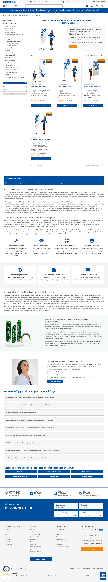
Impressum (73, 568)
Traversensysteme (54, 12)
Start (4, 15)
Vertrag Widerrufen (41, 559)
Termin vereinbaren (54, 381)
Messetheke (59, 534)
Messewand (59, 537)
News (6, 534)
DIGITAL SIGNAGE (10, 70)
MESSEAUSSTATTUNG (11, 65)
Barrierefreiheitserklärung (12, 541)
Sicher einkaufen (34, 544)
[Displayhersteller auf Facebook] (11, 569)
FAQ (61, 183)
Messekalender (34, 554)
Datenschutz (86, 568)
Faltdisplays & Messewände (54, 472)
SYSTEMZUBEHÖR (11, 55)
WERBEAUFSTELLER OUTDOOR (14, 35)
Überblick (7, 183)
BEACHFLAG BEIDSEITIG (14, 41)
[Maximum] (26, 91)
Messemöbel (54, 476)
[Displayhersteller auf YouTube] (16, 569)
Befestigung (16, 183)
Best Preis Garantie (35, 551)
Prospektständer (87, 476)
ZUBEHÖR (10, 48)
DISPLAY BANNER (11, 26)
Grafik (31, 532)
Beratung (54, 183)
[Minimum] (3, 91)
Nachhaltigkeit (46, 183)
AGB (79, 568)
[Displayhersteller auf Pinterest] (26, 569)
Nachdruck (37, 183)
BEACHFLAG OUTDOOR (13, 43)
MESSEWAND (9, 30)
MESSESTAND (9, 62)
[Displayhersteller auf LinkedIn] (21, 569)
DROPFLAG (10, 39)
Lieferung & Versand (35, 537)
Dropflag (26, 212)
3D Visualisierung (35, 534)
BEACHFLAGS (22, 15)
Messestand (59, 544)
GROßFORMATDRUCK (11, 72)
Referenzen (8, 532)
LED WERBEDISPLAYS (11, 67)
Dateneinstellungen (97, 568)
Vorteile (24, 183)
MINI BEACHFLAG (12, 46)
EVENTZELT (9, 50)
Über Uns (7, 529)
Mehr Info (73, 47)
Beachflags (92, 208)
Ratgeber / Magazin (35, 546)
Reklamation (33, 539)
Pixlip (49, 10)
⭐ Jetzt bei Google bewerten (92, 549)
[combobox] (44, 5)
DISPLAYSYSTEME (12, 15)
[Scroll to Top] (103, 579)
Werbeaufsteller (87, 472)
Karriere (7, 537)
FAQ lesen (83, 47)
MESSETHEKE (9, 28)
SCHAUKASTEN (10, 53)
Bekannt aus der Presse (11, 544)
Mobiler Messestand (61, 539)
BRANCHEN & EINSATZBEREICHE (15, 77)
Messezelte (20, 472)
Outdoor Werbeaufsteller (83, 10)
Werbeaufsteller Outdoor (20, 476)
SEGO (61, 10)
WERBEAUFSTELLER (11, 32)
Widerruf (32, 541)
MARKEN (7, 75)
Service (30, 183)
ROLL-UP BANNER (10, 60)
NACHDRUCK (9, 57)
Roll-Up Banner (60, 529)
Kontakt (32, 529)
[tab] (15, 87)
